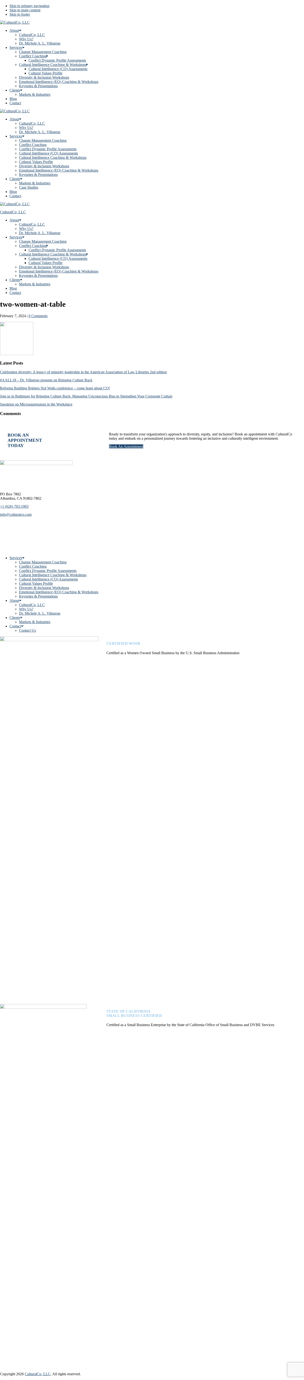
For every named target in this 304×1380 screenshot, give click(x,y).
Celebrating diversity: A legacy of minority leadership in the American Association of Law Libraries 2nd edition (83, 372)
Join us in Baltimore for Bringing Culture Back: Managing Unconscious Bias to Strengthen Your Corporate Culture (86, 396)
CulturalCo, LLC (32, 35)
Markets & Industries (34, 94)
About (14, 30)
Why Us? (26, 39)
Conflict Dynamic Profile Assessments (57, 60)
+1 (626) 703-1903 (14, 506)
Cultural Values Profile (45, 73)
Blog (13, 99)
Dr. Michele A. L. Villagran (39, 43)
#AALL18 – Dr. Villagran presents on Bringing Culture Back (46, 380)
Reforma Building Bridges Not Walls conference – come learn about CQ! (55, 388)
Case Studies (28, 187)
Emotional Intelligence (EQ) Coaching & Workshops (58, 82)
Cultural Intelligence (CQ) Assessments (57, 69)
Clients (15, 90)
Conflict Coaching (33, 56)
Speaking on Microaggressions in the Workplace (36, 404)
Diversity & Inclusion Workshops (44, 77)
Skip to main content (25, 10)
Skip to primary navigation (29, 6)
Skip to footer (20, 14)
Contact (15, 103)
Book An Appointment (126, 446)
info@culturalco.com (16, 514)
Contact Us (27, 630)
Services (16, 48)
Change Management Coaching (42, 52)
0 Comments (38, 316)
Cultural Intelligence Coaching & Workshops (52, 65)
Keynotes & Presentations (38, 86)
